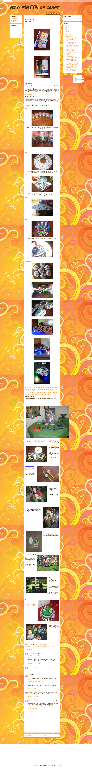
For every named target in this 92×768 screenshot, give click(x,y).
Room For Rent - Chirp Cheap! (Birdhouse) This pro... (71, 39)
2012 (66, 31)
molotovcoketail (50, 765)
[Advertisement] (42, 723)
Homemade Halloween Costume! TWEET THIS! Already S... (71, 53)
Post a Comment (30, 711)
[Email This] (40, 644)
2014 (66, 27)
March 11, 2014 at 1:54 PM (33, 688)
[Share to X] (43, 644)
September (68, 36)
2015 (66, 25)
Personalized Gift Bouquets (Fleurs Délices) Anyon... (72, 64)
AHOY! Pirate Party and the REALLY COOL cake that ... (72, 46)
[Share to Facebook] (44, 644)
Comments (78, 80)
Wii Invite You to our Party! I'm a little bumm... (71, 43)
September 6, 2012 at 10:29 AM (34, 663)
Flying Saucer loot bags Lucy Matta (47, 646)
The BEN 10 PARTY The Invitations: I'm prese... (71, 70)
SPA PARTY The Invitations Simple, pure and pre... (72, 67)
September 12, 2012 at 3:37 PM (34, 681)
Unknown (30, 674)
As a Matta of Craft (31, 646)
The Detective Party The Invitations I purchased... (72, 57)
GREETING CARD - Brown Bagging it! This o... (71, 50)
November (68, 32)
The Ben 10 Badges (53, 446)
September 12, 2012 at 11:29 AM (34, 671)
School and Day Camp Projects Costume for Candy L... (71, 60)
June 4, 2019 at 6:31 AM (32, 708)
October (68, 34)
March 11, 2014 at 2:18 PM (33, 696)
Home (45, 735)
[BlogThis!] (41, 644)
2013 (66, 29)
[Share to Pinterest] (45, 644)
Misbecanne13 (31, 699)
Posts (77, 78)
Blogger (59, 765)
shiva (29, 666)
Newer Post (28, 735)
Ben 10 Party (37, 646)
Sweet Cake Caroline (29, 604)
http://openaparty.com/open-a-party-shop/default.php (40, 441)
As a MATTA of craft (34, 7)
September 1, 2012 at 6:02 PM (34, 655)
